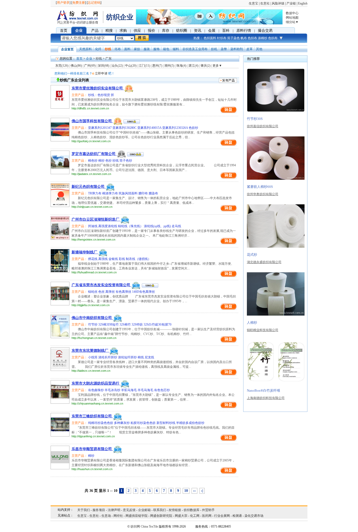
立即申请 (101, 73)
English (302, 3)
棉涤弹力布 (110, 193)
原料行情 (243, 31)
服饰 (156, 49)
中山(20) (131, 65)
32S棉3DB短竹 (109, 324)
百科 (226, 31)
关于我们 (83, 510)
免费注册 (78, 2)
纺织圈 (181, 31)
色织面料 (210, 38)
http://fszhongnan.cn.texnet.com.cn (94, 337)
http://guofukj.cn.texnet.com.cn (91, 141)
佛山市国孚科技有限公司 (92, 121)
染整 (224, 49)
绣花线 (92, 259)
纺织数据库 (191, 510)
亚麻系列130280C (124, 128)
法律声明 (114, 510)
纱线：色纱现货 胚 (100, 95)
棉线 (141, 357)
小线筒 (92, 357)
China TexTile (149, 526)
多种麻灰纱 (122, 423)
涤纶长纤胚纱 (108, 357)
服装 (147, 49)
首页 (63, 31)
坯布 (118, 49)
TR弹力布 (94, 193)
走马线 (176, 226)
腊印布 (143, 193)
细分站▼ (292, 22)
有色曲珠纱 (96, 390)
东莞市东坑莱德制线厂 (90, 351)
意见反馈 (129, 510)
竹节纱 (92, 324)
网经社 (118, 516)
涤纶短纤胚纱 (128, 357)
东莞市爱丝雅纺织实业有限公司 (98, 88)
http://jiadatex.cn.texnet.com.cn (91, 173)
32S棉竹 (126, 324)
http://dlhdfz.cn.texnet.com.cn (90, 108)
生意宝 (253, 3)
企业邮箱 (144, 510)
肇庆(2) (205, 65)
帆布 (244, 38)
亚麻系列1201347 (99, 128)
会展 (211, 31)
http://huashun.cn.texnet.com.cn (92, 469)
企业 (79, 31)
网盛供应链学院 (137, 516)
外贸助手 (208, 510)
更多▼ (217, 65)
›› (194, 491)
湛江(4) (193, 65)
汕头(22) (117, 65)
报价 (151, 31)
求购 (123, 31)
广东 (108, 58)
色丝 (101, 292)
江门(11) (144, 65)
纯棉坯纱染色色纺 (100, 423)
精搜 (109, 31)
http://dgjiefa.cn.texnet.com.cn (91, 305)
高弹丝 (110, 292)
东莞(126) (61, 65)
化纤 (98, 49)
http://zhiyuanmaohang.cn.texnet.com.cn (97, 403)
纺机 (214, 49)
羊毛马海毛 (146, 390)
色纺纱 (193, 128)
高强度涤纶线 (108, 226)
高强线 (103, 259)
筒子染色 (233, 38)
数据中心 (292, 13)
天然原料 (85, 49)
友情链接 (175, 510)
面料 (127, 49)
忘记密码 (94, 2)
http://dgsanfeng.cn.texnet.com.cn (93, 436)
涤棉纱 (262, 38)
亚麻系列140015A (149, 128)
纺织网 (135, 526)
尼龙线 (149, 357)
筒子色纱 (126, 160)
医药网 (206, 516)
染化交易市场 (254, 516)
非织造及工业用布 (195, 49)
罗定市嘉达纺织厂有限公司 (94, 154)
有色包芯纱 (162, 390)
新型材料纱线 (166, 423)
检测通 (237, 516)
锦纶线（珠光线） (131, 226)
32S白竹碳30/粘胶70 (157, 324)
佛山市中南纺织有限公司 (92, 318)
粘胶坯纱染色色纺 (143, 423)
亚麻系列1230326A (175, 128)
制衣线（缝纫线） (138, 259)
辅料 (176, 49)
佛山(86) (76, 65)
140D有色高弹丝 (143, 292)
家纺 (137, 49)
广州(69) (90, 65)
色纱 (108, 160)
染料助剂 (236, 49)
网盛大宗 (181, 516)
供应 (137, 31)
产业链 (291, 3)
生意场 (106, 516)
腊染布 (153, 193)
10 (186, 491)
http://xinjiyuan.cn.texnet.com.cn (92, 206)
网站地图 (292, 17)
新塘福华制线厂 (85, 252)
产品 (95, 31)
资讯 (197, 31)
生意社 (265, 3)
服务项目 (99, 510)
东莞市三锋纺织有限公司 (92, 416)
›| (202, 491)
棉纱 (101, 160)
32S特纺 (138, 324)
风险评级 (278, 3)
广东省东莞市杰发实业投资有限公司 (101, 285)
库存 (165, 31)
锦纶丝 (92, 292)
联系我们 (159, 510)
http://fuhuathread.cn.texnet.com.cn (94, 272)
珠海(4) (181, 65)
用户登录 (63, 2)
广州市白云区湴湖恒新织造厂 (96, 219)
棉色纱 (92, 160)
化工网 (194, 516)
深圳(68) (103, 65)
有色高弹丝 (124, 292)
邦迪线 (92, 226)
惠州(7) (157, 65)
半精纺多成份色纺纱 (190, 423)
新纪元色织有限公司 (89, 187)
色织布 (252, 38)
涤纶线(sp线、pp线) (158, 226)
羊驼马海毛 (129, 390)
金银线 (114, 259)
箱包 (166, 49)
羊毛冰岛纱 (113, 390)
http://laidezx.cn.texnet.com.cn (91, 370)
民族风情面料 (128, 193)
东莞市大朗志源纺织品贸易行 (96, 383)
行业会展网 (222, 516)
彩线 (122, 259)
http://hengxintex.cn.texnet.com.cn (93, 239)
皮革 (249, 49)
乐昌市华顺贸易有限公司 (92, 449)
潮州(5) (169, 65)
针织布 (221, 38)
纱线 (108, 49)
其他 (259, 49)
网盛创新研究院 (161, 516)
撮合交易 (265, 31)
